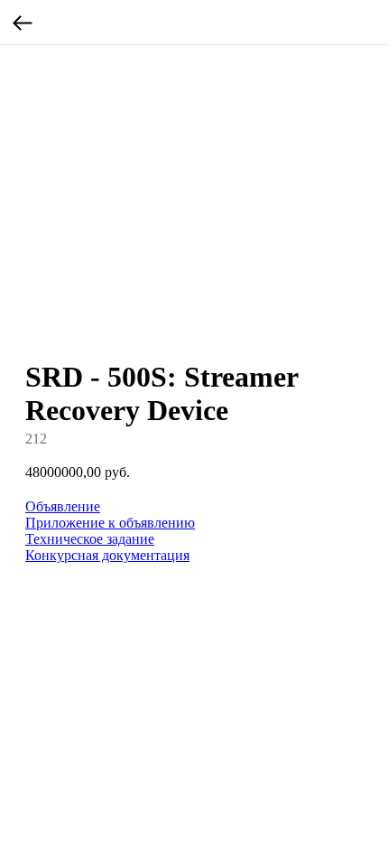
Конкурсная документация (107, 555)
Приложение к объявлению (110, 522)
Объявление (62, 506)
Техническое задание (89, 539)
